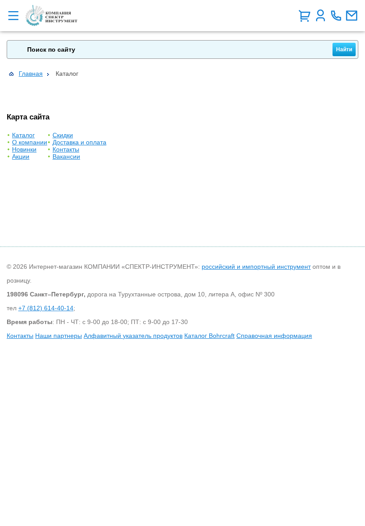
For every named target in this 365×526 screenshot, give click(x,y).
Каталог (23, 135)
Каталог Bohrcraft (209, 335)
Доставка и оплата (79, 142)
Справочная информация (274, 335)
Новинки (24, 149)
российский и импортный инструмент (256, 266)
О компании (29, 142)
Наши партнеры (58, 335)
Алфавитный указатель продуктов (133, 335)
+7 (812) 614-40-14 (45, 308)
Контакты (66, 149)
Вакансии (66, 156)
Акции (20, 156)
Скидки (63, 135)
